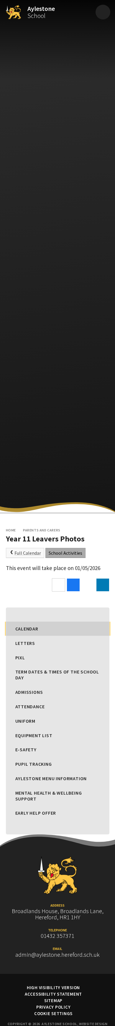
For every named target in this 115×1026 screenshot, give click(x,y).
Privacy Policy (53, 1007)
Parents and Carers (41, 530)
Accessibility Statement (53, 994)
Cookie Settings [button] (53, 1013)
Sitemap (53, 1000)
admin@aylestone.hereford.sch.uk (57, 955)
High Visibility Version (53, 987)
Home (11, 530)
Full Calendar (27, 553)
